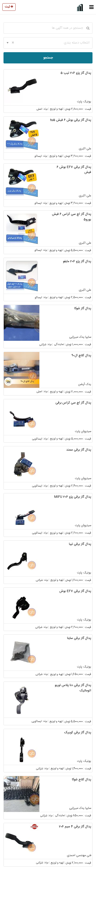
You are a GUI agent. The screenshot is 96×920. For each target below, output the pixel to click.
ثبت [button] (8, 6)
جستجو (48, 58)
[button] (91, 7)
